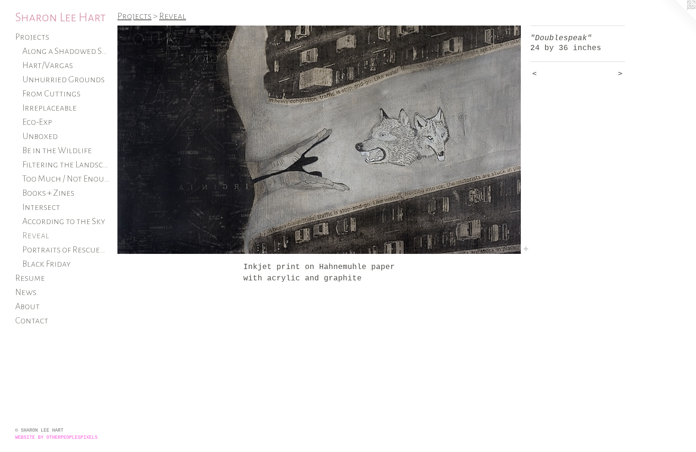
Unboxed (40, 136)
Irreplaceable (49, 108)
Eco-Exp (37, 122)
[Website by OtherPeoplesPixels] (677, 19)
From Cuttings (51, 93)
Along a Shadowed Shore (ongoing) (66, 51)
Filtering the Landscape (66, 164)
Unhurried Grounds (63, 79)
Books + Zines (48, 193)
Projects (32, 37)
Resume (30, 278)
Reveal (35, 235)
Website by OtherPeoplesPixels (56, 437)
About (27, 306)
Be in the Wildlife (57, 150)
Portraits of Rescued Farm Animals (66, 249)
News (25, 292)
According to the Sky (63, 221)
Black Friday (46, 264)
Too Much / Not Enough (66, 178)
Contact (31, 320)
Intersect (41, 207)
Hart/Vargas (47, 65)
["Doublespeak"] (319, 140)
